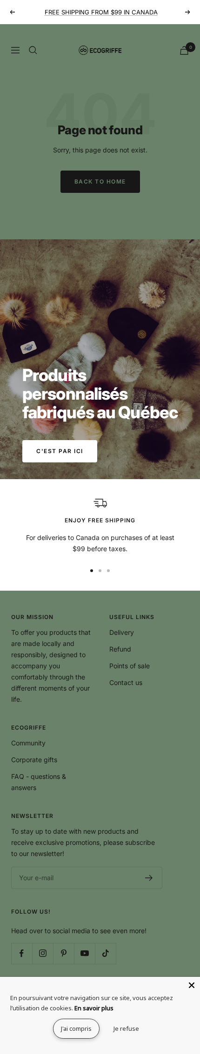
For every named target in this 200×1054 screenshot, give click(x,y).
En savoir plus (93, 1008)
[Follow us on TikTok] (105, 953)
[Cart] (184, 50)
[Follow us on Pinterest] (63, 953)
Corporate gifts (34, 760)
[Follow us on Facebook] (21, 953)
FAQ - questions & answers (38, 781)
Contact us (125, 682)
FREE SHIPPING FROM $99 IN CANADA (101, 12)
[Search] (33, 50)
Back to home (100, 181)
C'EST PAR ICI (59, 451)
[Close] (191, 985)
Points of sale (129, 666)
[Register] (149, 878)
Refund (120, 649)
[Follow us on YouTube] (84, 953)
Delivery (121, 632)
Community (28, 743)
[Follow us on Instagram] (42, 953)
